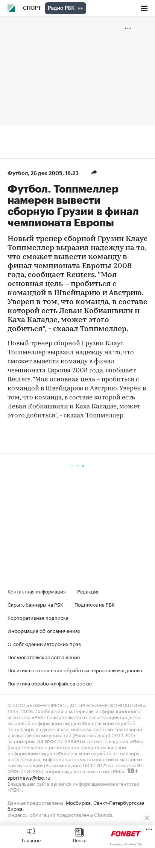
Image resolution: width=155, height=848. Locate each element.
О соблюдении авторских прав (44, 643)
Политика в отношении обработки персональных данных (75, 669)
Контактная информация (37, 591)
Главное (31, 839)
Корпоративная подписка (38, 617)
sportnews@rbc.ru (29, 777)
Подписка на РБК (94, 604)
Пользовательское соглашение (44, 656)
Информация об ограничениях (44, 630)
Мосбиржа (78, 802)
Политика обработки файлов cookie (50, 683)
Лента (80, 839)
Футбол (18, 173)
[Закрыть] (146, 817)
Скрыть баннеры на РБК (35, 604)
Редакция (88, 591)
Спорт (32, 8)
